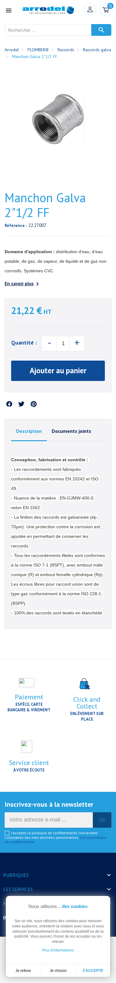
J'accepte (92, 970)
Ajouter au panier (58, 370)
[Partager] (9, 404)
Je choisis (58, 970)
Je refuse (23, 970)
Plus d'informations (58, 950)
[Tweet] (21, 404)
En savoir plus (23, 284)
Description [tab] (29, 431)
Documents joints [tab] (71, 431)
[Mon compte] (90, 9)
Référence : (16, 225)
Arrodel (12, 49)
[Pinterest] (33, 404)
